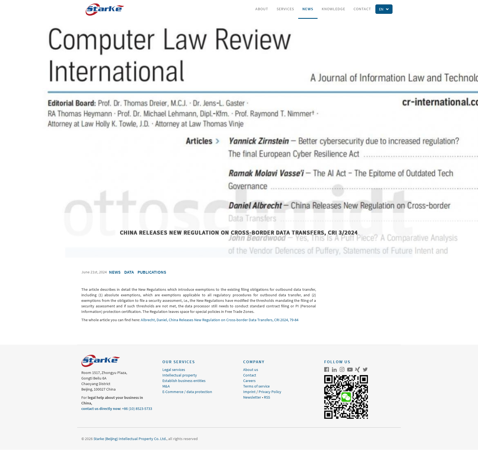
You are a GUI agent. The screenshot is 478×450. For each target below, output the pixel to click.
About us (250, 369)
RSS (267, 397)
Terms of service (256, 386)
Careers (249, 380)
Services (285, 8)
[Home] (106, 9)
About (261, 8)
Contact (362, 8)
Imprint (249, 391)
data (129, 272)
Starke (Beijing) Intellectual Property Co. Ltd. (130, 438)
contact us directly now (100, 408)
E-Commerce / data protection (187, 391)
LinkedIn (334, 369)
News (307, 8)
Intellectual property (179, 375)
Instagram (342, 369)
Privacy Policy (270, 391)
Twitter (365, 369)
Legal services (173, 369)
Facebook (327, 369)
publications (151, 272)
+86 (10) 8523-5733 (137, 408)
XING (358, 369)
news (115, 272)
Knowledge (333, 8)
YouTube (350, 369)
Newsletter (252, 397)
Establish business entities (184, 380)
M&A (166, 386)
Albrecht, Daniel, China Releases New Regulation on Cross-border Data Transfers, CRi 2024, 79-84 (219, 319)
